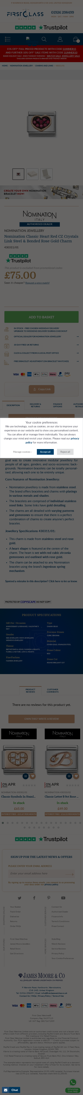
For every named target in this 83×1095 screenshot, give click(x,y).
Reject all (65, 452)
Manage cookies (21, 452)
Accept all (45, 452)
